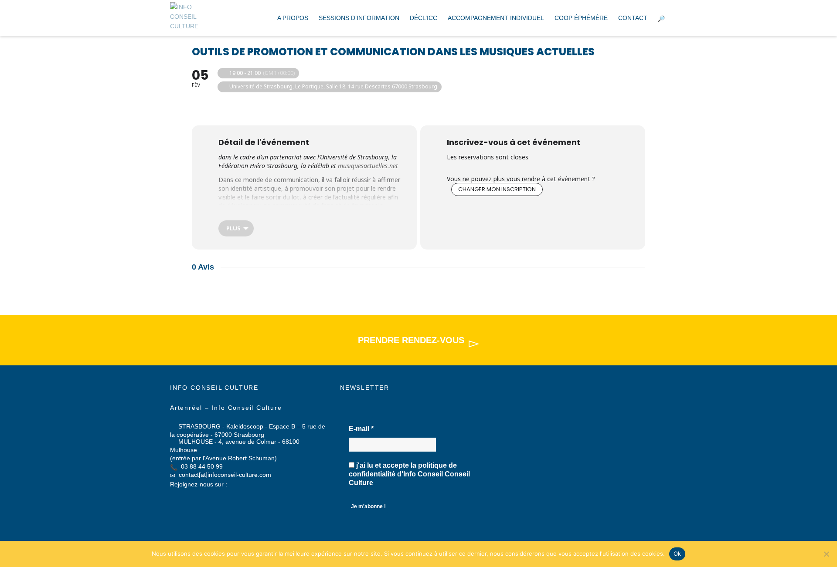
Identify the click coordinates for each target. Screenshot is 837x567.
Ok (677, 553)
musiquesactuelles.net (368, 166)
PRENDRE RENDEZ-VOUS (411, 340)
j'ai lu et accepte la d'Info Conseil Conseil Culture (409, 474)
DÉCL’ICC (423, 17)
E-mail (361, 428)
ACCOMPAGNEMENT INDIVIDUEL (496, 17)
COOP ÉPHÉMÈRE (581, 17)
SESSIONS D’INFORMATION (359, 17)
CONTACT (632, 17)
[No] (826, 554)
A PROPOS (292, 17)
